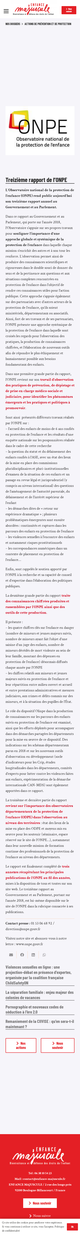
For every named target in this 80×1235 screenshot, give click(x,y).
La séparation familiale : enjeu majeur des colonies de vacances (40, 994)
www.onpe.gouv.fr (29, 944)
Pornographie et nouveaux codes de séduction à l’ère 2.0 (34, 1009)
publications (14, 912)
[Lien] (34, 9)
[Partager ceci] (22, 954)
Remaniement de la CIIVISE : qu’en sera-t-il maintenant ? (40, 1023)
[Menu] (6, 11)
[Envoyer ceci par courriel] (11, 954)
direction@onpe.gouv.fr (23, 929)
